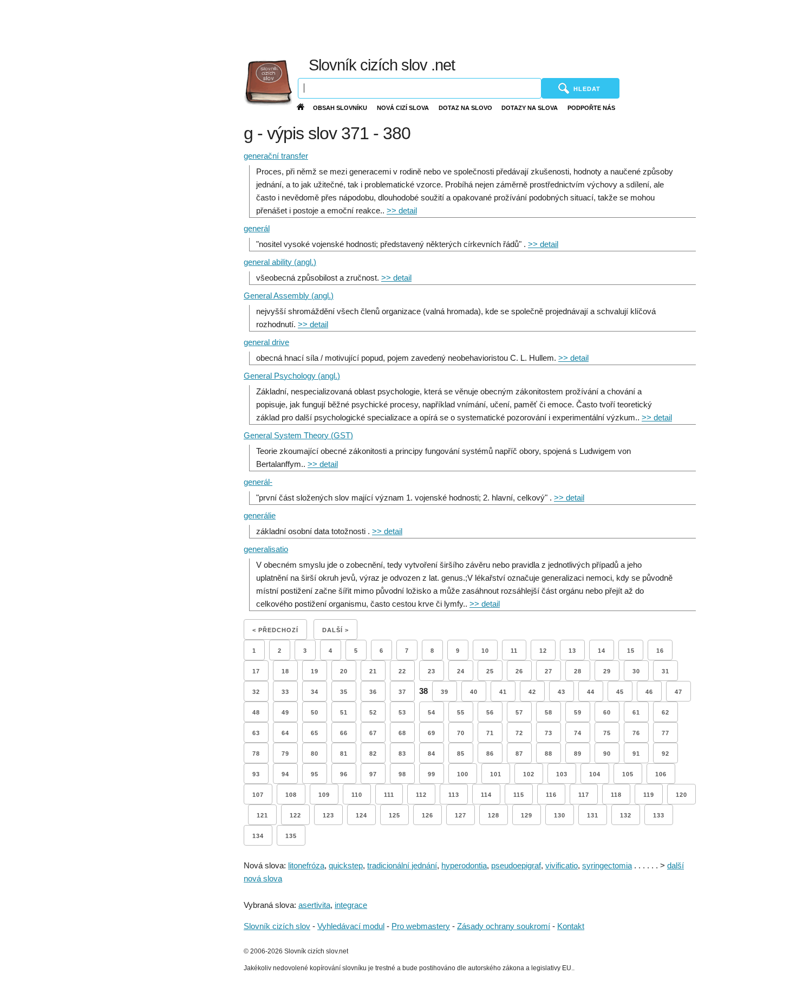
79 (285, 753)
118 (616, 794)
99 (431, 774)
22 (402, 671)
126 (427, 815)
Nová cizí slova (403, 108)
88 (548, 753)
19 (314, 671)
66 (344, 733)
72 (519, 733)
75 (607, 733)
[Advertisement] (534, 27)
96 (344, 774)
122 (295, 815)
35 (344, 692)
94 (285, 774)
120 (681, 794)
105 (628, 774)
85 (461, 753)
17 (256, 671)
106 (661, 774)
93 (256, 774)
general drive (266, 342)
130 (559, 815)
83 (402, 753)
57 (519, 712)
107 (258, 794)
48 (256, 712)
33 (285, 692)
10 (485, 650)
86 (490, 753)
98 (402, 774)
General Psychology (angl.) (292, 375)
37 (402, 692)
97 (373, 774)
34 (314, 692)
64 (285, 733)
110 (356, 794)
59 (578, 712)
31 (665, 671)
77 (665, 733)
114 (486, 794)
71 (490, 733)
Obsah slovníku (340, 108)
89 (578, 753)
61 (636, 712)
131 (592, 815)
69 (431, 733)
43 (561, 692)
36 (373, 692)
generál (257, 228)
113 (453, 794)
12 (543, 650)
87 (519, 753)
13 (572, 650)
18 (285, 671)
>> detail (402, 210)
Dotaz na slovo (465, 108)
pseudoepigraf (516, 865)
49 (285, 712)
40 (474, 692)
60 (607, 712)
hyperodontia (464, 865)
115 (518, 794)
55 (461, 712)
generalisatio (266, 549)
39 (444, 692)
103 (561, 774)
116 (551, 794)
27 (548, 671)
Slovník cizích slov (277, 926)
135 (291, 836)
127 (460, 815)
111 (389, 794)
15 (631, 650)
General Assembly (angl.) (289, 295)
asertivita (314, 905)
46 (649, 692)
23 (431, 671)
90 (607, 753)
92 (665, 753)
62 (665, 712)
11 (514, 650)
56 (490, 712)
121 (262, 815)
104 (595, 774)
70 (461, 733)
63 (256, 733)
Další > (335, 630)
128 (493, 815)
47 (678, 692)
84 (431, 753)
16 (660, 650)
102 (528, 774)
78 (256, 753)
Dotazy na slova (529, 108)
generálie (260, 515)
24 (461, 671)
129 (526, 815)
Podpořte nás (591, 108)
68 (402, 733)
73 (548, 733)
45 (620, 692)
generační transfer (276, 155)
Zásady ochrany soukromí (503, 926)
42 (532, 692)
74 (578, 733)
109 (324, 794)
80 (314, 753)
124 (361, 815)
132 (625, 815)
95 (314, 774)
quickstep (346, 865)
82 (373, 753)
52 (373, 712)
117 (583, 794)
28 (578, 671)
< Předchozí (275, 630)
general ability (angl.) (280, 262)
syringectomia (607, 865)
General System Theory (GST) (298, 435)
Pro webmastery (421, 926)
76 (636, 733)
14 (601, 650)
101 (495, 774)
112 (421, 794)
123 (328, 815)
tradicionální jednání (402, 865)
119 (648, 794)
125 (394, 815)
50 (314, 712)
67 (373, 733)
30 (636, 671)
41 (503, 692)
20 (344, 671)
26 (519, 671)
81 (344, 753)
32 (256, 692)
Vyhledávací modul (350, 926)
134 (258, 836)
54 (431, 712)
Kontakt (570, 926)
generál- (258, 481)
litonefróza (306, 865)
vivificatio (561, 865)
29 (607, 671)
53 (402, 712)
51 (344, 712)
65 (314, 733)
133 (658, 815)
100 (462, 774)
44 (591, 692)
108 (291, 794)
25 (490, 671)
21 (373, 671)
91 (636, 753)
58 (548, 712)
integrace (351, 905)
